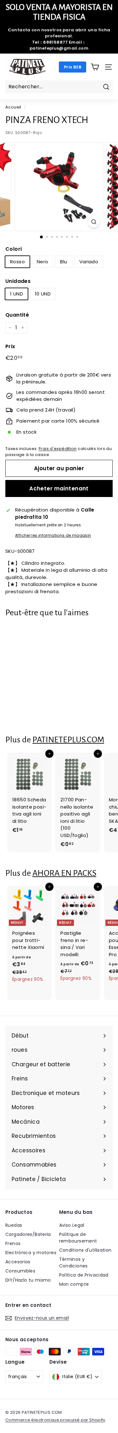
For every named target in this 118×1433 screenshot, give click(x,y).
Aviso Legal (71, 1225)
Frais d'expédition (58, 448)
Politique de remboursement (78, 1237)
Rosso (17, 261)
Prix (10, 346)
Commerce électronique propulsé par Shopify (55, 1420)
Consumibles (20, 1271)
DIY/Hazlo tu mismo (28, 1280)
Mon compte (74, 1284)
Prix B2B (72, 67)
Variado (88, 261)
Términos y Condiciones (73, 1262)
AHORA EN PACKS (64, 873)
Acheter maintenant (59, 488)
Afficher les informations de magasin (53, 535)
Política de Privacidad (84, 1275)
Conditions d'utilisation (85, 1250)
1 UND (16, 293)
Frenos (12, 1243)
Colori (13, 249)
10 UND (43, 293)
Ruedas (13, 1225)
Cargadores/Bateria (28, 1234)
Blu (63, 261)
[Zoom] (94, 222)
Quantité (17, 315)
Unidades (18, 281)
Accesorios (18, 1262)
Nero (42, 261)
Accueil (13, 107)
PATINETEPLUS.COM (68, 739)
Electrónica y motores (30, 1252)
